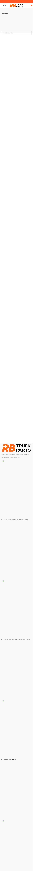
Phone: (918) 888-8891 (10, 759)
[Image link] (16, 448)
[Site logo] (16, 5)
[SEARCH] (30, 33)
